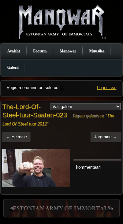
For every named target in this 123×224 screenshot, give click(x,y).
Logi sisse (106, 87)
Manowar (68, 51)
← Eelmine (16, 136)
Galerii (12, 67)
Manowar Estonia (62, 21)
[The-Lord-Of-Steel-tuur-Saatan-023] (36, 168)
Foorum (40, 51)
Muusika (96, 51)
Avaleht (13, 51)
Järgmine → (105, 136)
